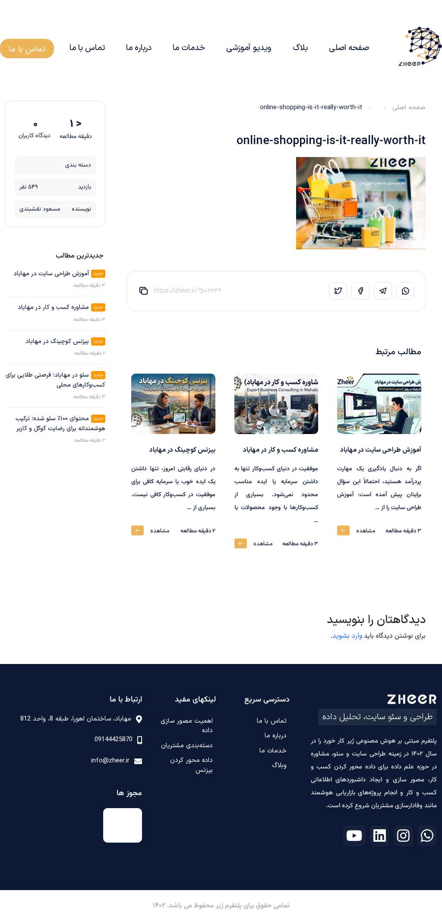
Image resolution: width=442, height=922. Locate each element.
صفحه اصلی (349, 48)
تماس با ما (87, 48)
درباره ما (139, 48)
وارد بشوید (347, 636)
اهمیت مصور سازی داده (187, 726)
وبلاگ (279, 766)
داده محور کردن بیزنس (191, 765)
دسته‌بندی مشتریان (187, 746)
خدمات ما (189, 48)
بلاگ (300, 48)
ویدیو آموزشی (249, 48)
